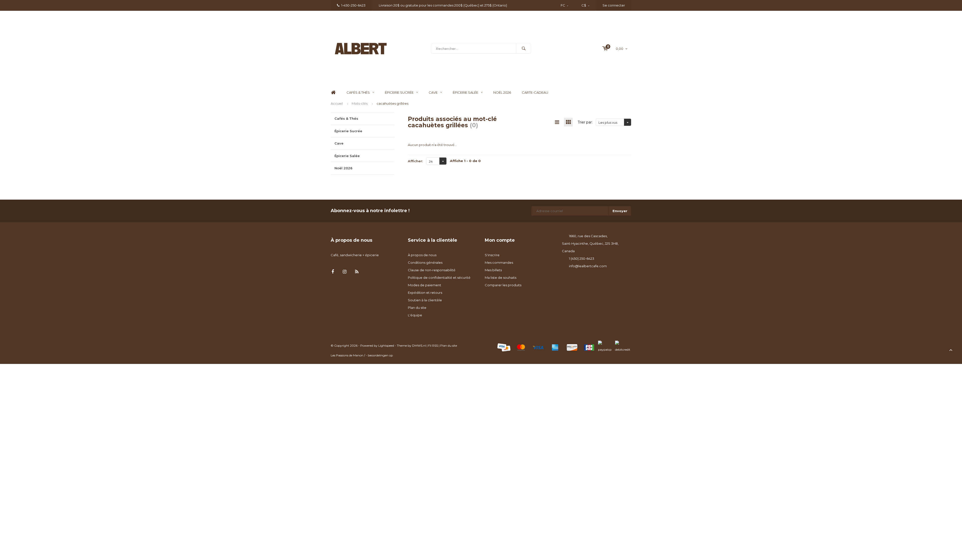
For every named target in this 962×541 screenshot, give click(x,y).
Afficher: (415, 161)
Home (333, 92)
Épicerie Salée (465, 92)
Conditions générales (425, 262)
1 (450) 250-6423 (581, 258)
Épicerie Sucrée (399, 92)
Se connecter (614, 5)
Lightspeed (386, 345)
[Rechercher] (523, 49)
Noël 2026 (502, 92)
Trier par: (585, 122)
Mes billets (493, 270)
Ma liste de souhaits (500, 278)
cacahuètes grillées (392, 103)
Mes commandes (499, 262)
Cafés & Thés (358, 92)
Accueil (337, 103)
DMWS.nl (419, 345)
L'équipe (415, 315)
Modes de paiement (424, 285)
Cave (433, 92)
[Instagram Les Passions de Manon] (344, 272)
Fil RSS (433, 345)
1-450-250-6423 (353, 5)
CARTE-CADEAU (535, 92)
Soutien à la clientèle (425, 300)
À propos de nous (422, 255)
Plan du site (417, 308)
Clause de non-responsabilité (431, 270)
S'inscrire (492, 255)
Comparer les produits (503, 285)
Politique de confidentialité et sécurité (439, 278)
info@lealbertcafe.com (588, 266)
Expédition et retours (425, 293)
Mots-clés (360, 103)
